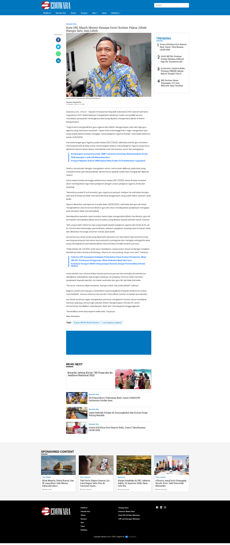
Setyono (69, 102)
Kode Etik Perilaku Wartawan (129, 515)
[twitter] (58, 46)
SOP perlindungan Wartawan (129, 519)
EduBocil (47, 13)
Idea (94, 13)
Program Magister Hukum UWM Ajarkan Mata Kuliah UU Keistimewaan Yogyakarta (108, 161)
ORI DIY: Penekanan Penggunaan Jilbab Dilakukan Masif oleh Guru (101, 260)
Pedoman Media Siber (126, 511)
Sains (104, 13)
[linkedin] (58, 60)
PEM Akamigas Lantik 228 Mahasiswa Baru (90, 157)
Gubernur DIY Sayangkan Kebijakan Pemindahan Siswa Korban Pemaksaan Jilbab (108, 257)
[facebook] (58, 39)
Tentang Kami (123, 508)
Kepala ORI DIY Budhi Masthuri (86, 323)
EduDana (115, 13)
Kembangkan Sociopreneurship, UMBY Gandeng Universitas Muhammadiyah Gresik (109, 154)
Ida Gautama (75, 316)
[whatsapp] (58, 53)
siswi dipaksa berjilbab (112, 323)
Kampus (84, 13)
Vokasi (73, 13)
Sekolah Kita (61, 13)
